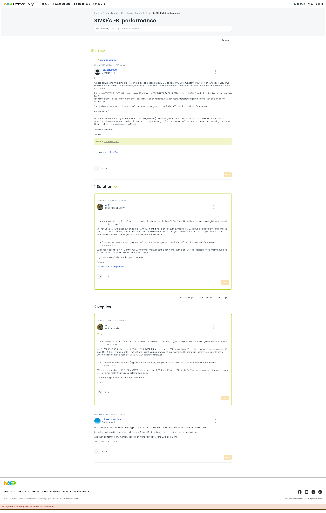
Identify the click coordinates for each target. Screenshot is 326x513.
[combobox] (173, 29)
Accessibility (58, 498)
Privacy (6, 498)
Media (45, 491)
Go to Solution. (111, 141)
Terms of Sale (27, 498)
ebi (104, 152)
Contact (55, 491)
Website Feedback (71, 498)
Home (97, 13)
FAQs (310, 4)
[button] (216, 72)
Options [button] (225, 40)
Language (299, 4)
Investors (33, 491)
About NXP (9, 491)
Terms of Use (16, 498)
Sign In (319, 4)
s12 (109, 152)
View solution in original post (111, 266)
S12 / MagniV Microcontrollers (135, 13)
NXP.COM (97, 4)
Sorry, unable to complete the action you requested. (28, 506)
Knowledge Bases (61, 4)
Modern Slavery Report (42, 498)
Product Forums (110, 13)
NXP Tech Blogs (81, 4)
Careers (21, 491)
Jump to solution (108, 60)
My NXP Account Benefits (76, 491)
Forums (44, 4)
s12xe (115, 152)
